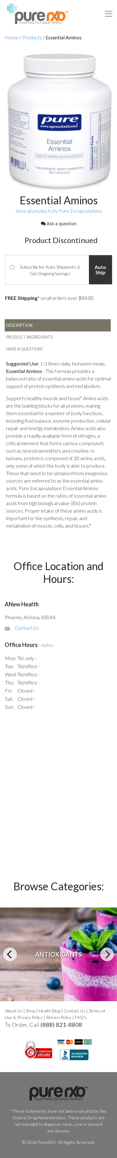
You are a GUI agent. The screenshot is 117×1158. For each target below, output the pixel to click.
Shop (30, 1010)
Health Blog (49, 1010)
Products (32, 37)
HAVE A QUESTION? (24, 348)
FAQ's (81, 1017)
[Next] (107, 954)
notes (47, 645)
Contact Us (27, 628)
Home (11, 37)
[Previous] (10, 954)
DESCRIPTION (19, 325)
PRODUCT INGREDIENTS (29, 337)
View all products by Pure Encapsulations (59, 211)
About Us (13, 1010)
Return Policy (58, 1017)
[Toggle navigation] (108, 14)
